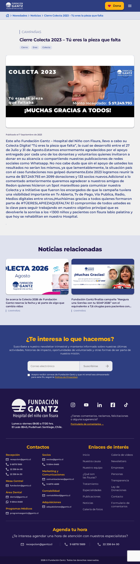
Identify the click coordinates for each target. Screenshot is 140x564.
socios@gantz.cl (54, 459)
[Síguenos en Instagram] (73, 405)
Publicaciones (91, 496)
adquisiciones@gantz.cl (58, 506)
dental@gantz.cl (18, 497)
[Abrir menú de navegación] (129, 5)
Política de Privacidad (66, 377)
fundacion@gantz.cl (20, 485)
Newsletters (118, 461)
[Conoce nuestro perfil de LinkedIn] (99, 405)
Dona (117, 5)
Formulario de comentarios (120, 504)
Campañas (31, 32)
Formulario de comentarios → (87, 424)
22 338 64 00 (16, 469)
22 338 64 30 (16, 474)
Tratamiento (90, 484)
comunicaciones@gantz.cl (60, 479)
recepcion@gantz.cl (20, 459)
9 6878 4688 (52, 484)
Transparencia (120, 480)
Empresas (117, 467)
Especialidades (92, 490)
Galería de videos (122, 454)
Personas (117, 474)
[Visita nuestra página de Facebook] (113, 405)
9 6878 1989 (16, 464)
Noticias (88, 503)
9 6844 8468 (16, 502)
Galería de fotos (93, 509)
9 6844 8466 (52, 464)
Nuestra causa (92, 461)
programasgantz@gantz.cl (24, 513)
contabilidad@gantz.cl (58, 495)
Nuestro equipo (92, 467)
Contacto (117, 496)
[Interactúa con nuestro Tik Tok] (126, 405)
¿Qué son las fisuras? (90, 475)
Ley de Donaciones (118, 488)
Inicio (86, 454)
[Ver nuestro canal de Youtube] (86, 405)
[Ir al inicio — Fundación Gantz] (14, 6)
